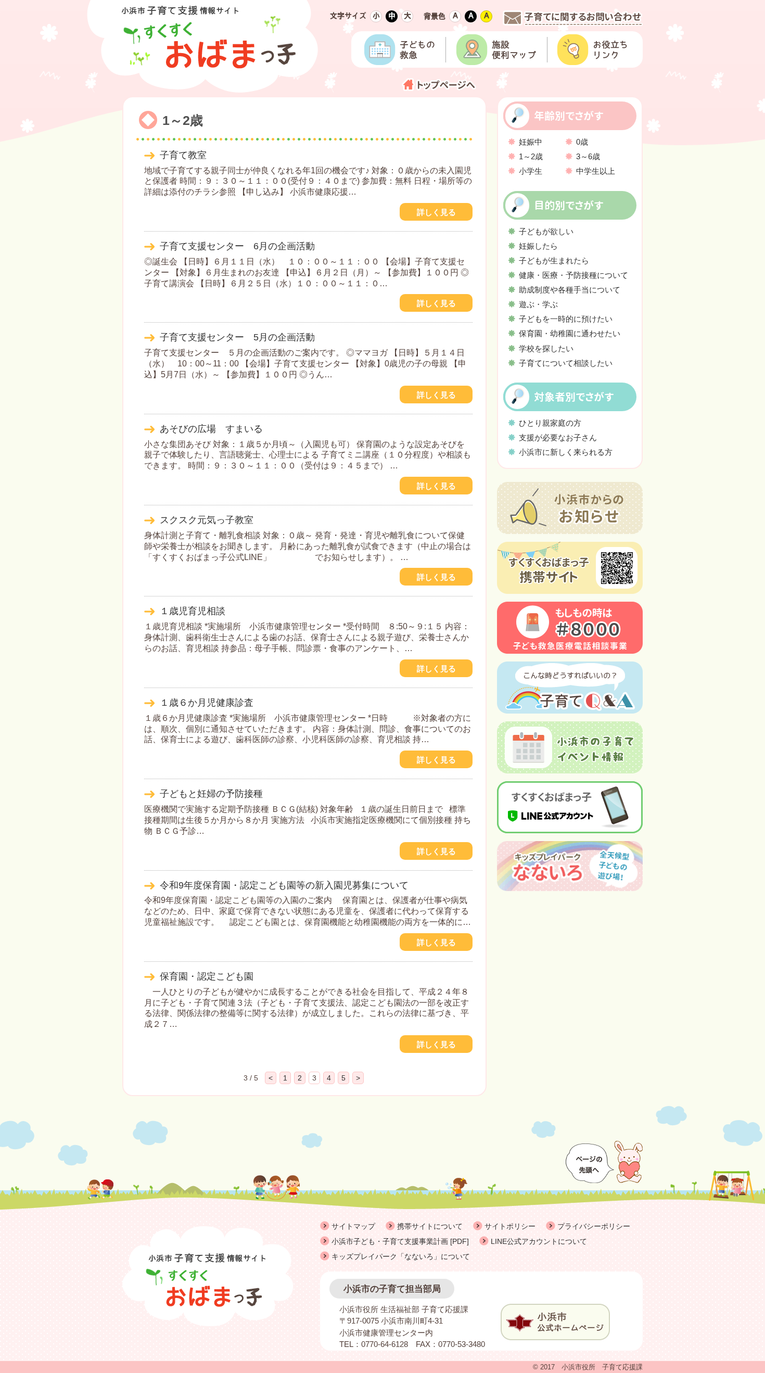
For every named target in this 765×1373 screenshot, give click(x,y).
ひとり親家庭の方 (550, 423)
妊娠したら (538, 246)
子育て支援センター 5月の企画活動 (237, 337)
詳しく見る (436, 212)
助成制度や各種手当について (569, 290)
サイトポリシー (510, 1226)
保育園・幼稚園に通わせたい (569, 333)
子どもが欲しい (546, 231)
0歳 (582, 142)
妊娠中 (530, 142)
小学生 (530, 171)
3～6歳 (588, 156)
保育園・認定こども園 (206, 976)
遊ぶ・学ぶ (538, 304)
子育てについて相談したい (566, 363)
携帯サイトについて (430, 1226)
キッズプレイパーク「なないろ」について (401, 1256)
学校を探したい (546, 348)
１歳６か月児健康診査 (206, 702)
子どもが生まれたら (554, 260)
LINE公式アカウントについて (539, 1241)
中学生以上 (595, 171)
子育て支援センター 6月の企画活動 (237, 246)
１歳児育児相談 (192, 611)
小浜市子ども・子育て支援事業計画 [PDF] (400, 1241)
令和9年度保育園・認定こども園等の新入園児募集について (284, 885)
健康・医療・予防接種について (573, 275)
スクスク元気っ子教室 (206, 520)
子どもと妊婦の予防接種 (211, 794)
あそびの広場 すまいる (211, 429)
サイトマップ (353, 1226)
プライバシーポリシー (593, 1226)
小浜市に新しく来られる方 (566, 452)
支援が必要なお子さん (558, 437)
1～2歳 (531, 156)
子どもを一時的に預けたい (566, 319)
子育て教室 (183, 155)
